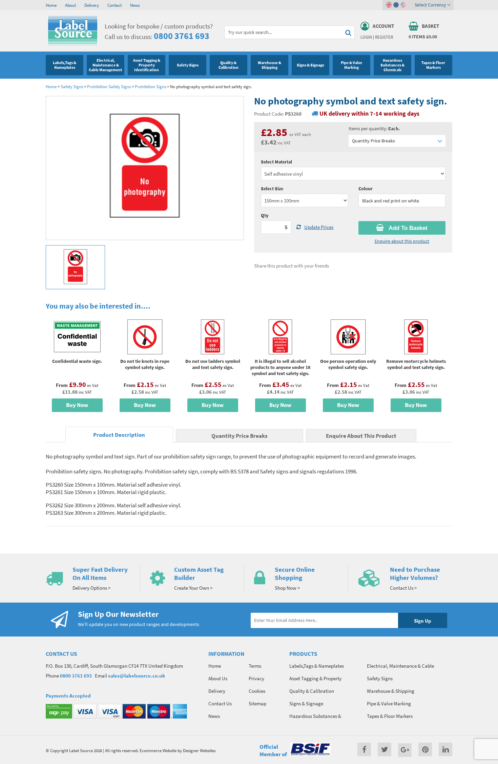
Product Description (119, 434)
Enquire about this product (402, 241)
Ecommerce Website (158, 750)
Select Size (272, 188)
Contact (114, 5)
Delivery (91, 5)
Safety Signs (72, 86)
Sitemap (257, 703)
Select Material (276, 162)
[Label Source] (72, 43)
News (135, 5)
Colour (365, 188)
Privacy (256, 678)
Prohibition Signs (150, 86)
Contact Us (220, 703)
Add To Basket (407, 228)
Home (51, 5)
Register (384, 37)
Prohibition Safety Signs (109, 86)
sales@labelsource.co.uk (136, 675)
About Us (217, 678)
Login (366, 37)
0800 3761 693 (181, 35)
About (70, 5)
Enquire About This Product (361, 435)
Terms (255, 666)
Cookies (257, 691)
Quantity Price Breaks (373, 141)
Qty (264, 215)
